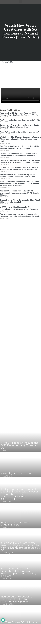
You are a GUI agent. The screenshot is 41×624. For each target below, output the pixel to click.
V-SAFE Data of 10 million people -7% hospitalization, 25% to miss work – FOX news (19, 208)
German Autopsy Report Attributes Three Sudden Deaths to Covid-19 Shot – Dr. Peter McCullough (20, 161)
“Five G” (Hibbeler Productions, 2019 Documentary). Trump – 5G (20, 445)
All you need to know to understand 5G (15, 523)
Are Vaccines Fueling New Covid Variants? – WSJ (20, 120)
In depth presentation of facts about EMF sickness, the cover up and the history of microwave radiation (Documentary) (19, 494)
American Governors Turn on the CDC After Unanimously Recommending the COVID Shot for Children (20, 193)
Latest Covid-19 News (10, 110)
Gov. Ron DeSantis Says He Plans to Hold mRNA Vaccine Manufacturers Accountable (19, 147)
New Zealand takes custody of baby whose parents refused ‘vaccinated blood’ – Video (17, 175)
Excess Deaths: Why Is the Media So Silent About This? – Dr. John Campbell (20, 201)
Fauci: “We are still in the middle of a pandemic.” (19, 132)
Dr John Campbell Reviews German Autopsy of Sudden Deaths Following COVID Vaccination (19, 168)
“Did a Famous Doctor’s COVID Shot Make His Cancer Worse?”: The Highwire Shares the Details (20, 215)
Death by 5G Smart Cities (16, 473)
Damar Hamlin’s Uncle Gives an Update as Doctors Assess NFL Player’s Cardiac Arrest (20, 126)
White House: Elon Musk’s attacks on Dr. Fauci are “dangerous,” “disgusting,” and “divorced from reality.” (20, 139)
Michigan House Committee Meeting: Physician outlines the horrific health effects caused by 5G (20, 546)
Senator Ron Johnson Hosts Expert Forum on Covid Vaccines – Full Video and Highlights (18, 154)
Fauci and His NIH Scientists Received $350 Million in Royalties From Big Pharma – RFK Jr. (19, 114)
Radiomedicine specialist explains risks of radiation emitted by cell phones (16, 599)
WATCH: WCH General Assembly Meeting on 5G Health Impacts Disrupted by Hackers (18, 572)
